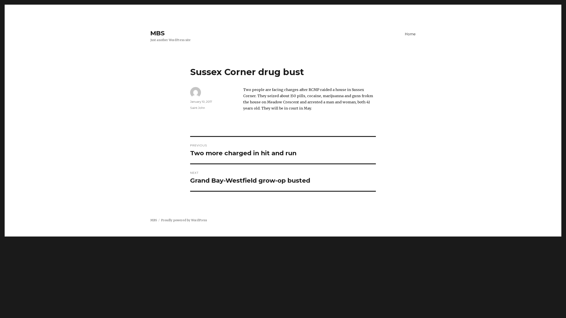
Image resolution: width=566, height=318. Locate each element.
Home (410, 34)
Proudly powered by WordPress (184, 220)
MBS (157, 33)
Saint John (197, 108)
